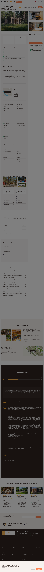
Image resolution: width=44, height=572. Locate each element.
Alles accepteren (39, 569)
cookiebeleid (4, 569)
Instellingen (33, 569)
